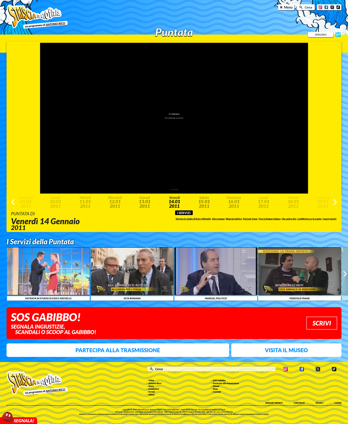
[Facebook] (326, 7)
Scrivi (322, 323)
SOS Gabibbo (219, 380)
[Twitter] (332, 7)
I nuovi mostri (329, 218)
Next (335, 202)
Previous (13, 202)
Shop (215, 388)
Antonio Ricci (154, 383)
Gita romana (218, 218)
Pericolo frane (250, 218)
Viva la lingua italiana (270, 218)
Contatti (217, 391)
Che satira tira (289, 218)
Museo (216, 386)
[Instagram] (320, 7)
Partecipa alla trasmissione (117, 350)
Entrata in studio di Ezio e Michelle (193, 218)
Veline (151, 394)
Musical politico (234, 218)
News (151, 386)
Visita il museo (286, 350)
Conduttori (153, 388)
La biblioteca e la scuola (309, 218)
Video (151, 380)
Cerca (308, 7)
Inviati (151, 391)
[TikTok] (338, 7)
